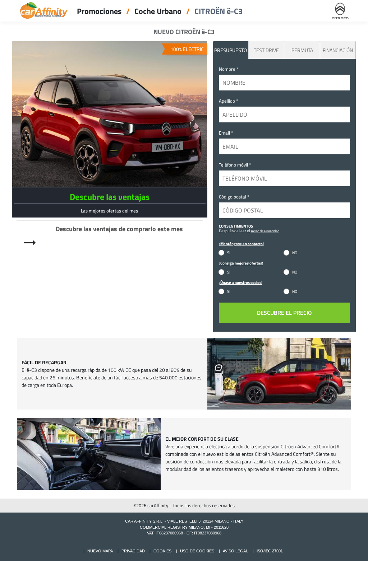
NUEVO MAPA (100, 551)
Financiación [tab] (338, 50)
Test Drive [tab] (266, 50)
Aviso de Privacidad (265, 230)
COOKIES (162, 551)
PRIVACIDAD (133, 551)
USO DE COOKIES (197, 551)
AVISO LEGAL (235, 551)
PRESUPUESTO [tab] (230, 50)
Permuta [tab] (302, 50)
